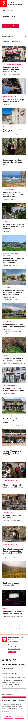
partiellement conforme (13, 673)
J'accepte (20, 717)
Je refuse (9, 717)
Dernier (17, 628)
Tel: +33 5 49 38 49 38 (14, 649)
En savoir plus (5, 711)
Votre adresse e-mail (8, 687)
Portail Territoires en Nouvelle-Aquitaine (13, 664)
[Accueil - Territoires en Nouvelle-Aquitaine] (3, 3)
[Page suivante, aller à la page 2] (19, 628)
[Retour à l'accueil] (4, 639)
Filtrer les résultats (7, 36)
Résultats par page (17, 41)
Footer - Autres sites (7, 668)
